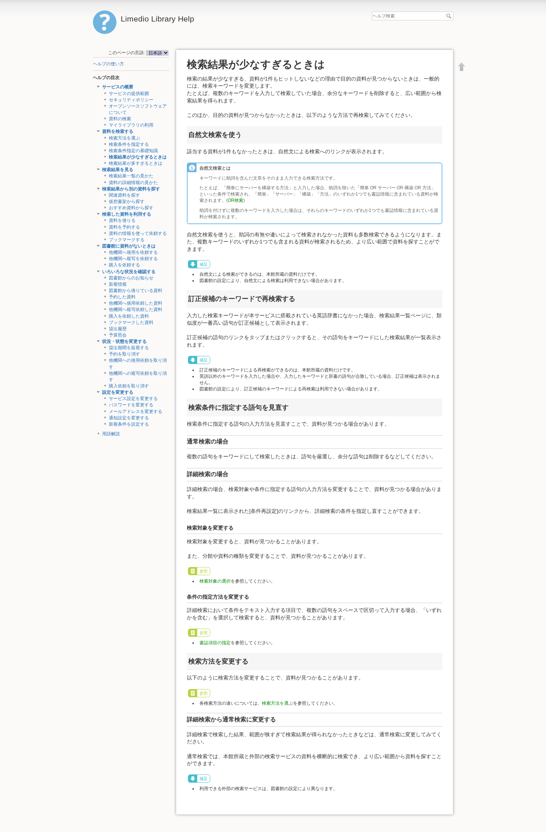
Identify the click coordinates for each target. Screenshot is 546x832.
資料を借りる (122, 220)
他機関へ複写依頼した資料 (135, 309)
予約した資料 (122, 296)
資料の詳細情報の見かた (133, 182)
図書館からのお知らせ (131, 278)
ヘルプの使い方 (108, 63)
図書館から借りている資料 (135, 290)
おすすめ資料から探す (131, 207)
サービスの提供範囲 (129, 93)
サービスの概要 (117, 86)
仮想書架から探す (126, 201)
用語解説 (111, 433)
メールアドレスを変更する (135, 411)
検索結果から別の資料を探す (131, 188)
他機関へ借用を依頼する (133, 252)
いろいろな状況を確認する (129, 271)
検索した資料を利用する (126, 214)
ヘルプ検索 (449, 16)
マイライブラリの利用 (131, 125)
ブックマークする (126, 239)
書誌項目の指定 (215, 642)
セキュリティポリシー (131, 99)
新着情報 (118, 284)
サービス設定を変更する (133, 398)
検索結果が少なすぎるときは (138, 157)
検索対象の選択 (215, 581)
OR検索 (235, 200)
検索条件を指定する (129, 144)
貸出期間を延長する (129, 347)
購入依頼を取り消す (129, 386)
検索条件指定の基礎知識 (133, 150)
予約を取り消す (124, 354)
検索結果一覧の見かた (131, 175)
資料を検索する (117, 131)
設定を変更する (117, 392)
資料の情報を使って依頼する (138, 233)
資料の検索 (120, 118)
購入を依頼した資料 (129, 316)
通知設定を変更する (129, 417)
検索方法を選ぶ (124, 138)
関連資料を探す (124, 195)
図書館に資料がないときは (129, 246)
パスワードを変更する (131, 404)
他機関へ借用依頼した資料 (135, 303)
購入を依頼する (124, 265)
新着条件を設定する (129, 424)
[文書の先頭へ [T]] (462, 66)
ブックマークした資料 (131, 322)
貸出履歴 (118, 328)
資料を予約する (124, 227)
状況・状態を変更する (124, 341)
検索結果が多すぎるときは (135, 163)
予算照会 (118, 335)
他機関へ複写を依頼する (133, 258)
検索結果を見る (117, 169)
